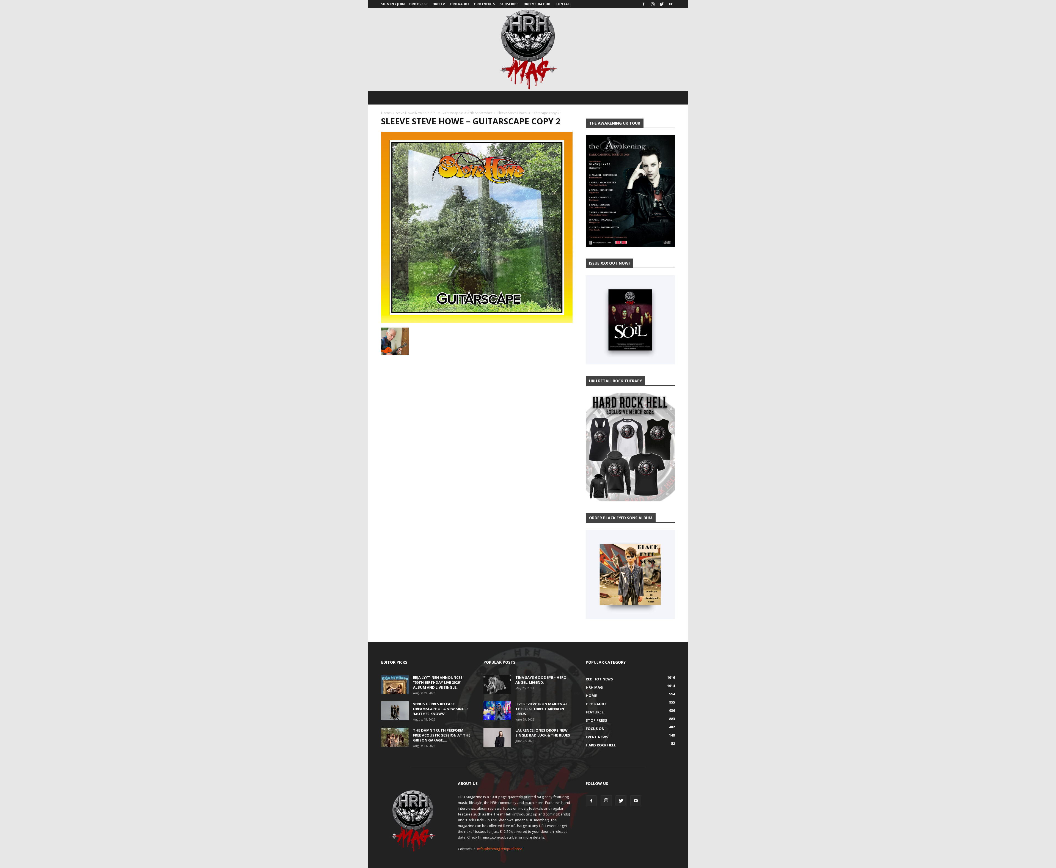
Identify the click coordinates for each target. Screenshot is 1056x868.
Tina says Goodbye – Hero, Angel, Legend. (541, 680)
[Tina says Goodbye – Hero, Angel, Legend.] (497, 684)
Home (386, 113)
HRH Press (418, 4)
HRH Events (484, 4)
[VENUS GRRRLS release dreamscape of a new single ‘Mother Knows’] (395, 710)
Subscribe (509, 4)
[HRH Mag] (528, 49)
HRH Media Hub (537, 4)
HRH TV (439, 4)
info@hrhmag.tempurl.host (499, 848)
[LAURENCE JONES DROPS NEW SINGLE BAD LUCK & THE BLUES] (497, 737)
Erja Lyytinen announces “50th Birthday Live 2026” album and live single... (438, 682)
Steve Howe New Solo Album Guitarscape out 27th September (444, 113)
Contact (564, 4)
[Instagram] (652, 4)
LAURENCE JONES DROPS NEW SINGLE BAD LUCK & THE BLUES (542, 733)
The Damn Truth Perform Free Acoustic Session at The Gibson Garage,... (441, 735)
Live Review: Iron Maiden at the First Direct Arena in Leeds (541, 708)
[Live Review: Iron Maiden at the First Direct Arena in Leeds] (497, 710)
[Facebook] (643, 4)
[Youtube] (671, 4)
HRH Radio (459, 4)
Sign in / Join (393, 4)
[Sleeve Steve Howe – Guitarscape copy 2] (477, 322)
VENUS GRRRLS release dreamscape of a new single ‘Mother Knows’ (440, 708)
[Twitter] (662, 4)
